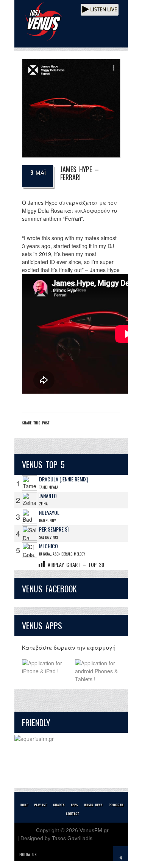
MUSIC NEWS (93, 804)
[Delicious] (64, 854)
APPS (74, 804)
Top (120, 857)
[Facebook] (54, 854)
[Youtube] (75, 854)
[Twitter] (43, 854)
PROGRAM (116, 804)
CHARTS (59, 804)
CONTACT (72, 813)
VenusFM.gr (94, 830)
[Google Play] (97, 671)
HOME (24, 804)
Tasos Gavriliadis (72, 838)
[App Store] (44, 671)
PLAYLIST (40, 804)
